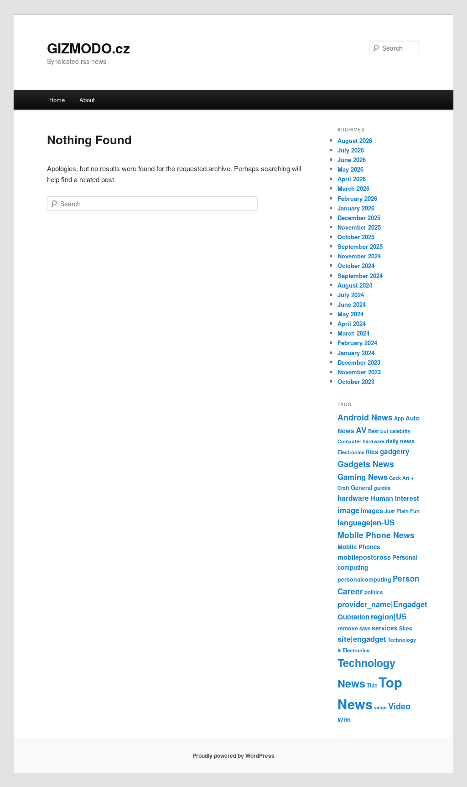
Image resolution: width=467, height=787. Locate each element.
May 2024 (350, 314)
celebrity (400, 431)
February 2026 (357, 198)
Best (373, 431)
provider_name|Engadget (382, 603)
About (87, 99)
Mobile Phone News (376, 534)
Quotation (353, 617)
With (344, 719)
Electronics (350, 452)
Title (372, 685)
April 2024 (351, 323)
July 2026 (350, 150)
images (372, 510)
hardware (353, 498)
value (380, 707)
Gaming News (362, 476)
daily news (400, 441)
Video (399, 706)
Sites (405, 628)
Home (57, 99)
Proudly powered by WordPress (233, 755)
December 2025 (358, 217)
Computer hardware (360, 441)
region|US (388, 616)
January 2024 (355, 352)
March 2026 (353, 188)
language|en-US (365, 522)
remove (347, 628)
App (399, 418)
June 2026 (351, 159)
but (384, 431)
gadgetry (395, 451)
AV (361, 429)
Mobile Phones (358, 546)
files (372, 451)
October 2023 (355, 381)
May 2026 (350, 169)
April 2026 (351, 178)
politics (373, 592)
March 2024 (353, 333)
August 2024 (354, 285)
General (362, 487)
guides (382, 487)
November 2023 (359, 371)
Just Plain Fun (402, 511)
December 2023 (358, 362)
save (364, 628)
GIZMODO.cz (88, 48)
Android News (365, 417)
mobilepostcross (364, 556)
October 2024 (355, 265)
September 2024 (360, 275)
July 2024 (350, 294)
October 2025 (355, 236)
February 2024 (357, 342)
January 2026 (355, 208)
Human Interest (394, 498)
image (348, 509)
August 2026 (354, 140)
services (385, 627)
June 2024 (351, 304)
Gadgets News (365, 464)
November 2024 (359, 256)
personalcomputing (364, 579)
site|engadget (361, 638)
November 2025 (359, 227)
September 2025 (360, 246)
